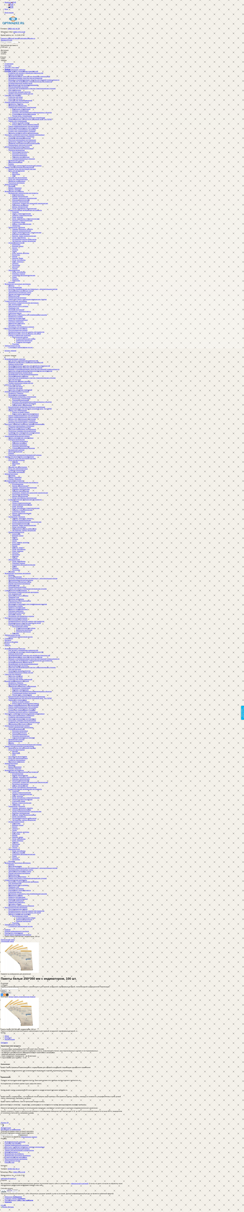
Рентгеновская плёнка (20, 337)
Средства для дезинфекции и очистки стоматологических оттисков (32, 88)
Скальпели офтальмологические (23, 275)
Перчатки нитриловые (20, 152)
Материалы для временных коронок (21, 327)
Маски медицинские (15, 162)
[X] (7, 995)
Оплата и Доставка (12, 67)
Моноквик (11, 186)
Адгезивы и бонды (14, 325)
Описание (4, 1042)
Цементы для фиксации (16, 318)
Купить (4, 990)
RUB (10, 2)
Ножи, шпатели (17, 217)
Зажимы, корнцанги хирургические (24, 198)
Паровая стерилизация (20, 111)
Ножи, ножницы (17, 262)
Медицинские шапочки (16, 160)
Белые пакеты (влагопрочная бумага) (25, 124)
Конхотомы (16, 255)
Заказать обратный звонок (10, 38)
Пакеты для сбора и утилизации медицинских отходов (27, 299)
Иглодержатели (17, 195)
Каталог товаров (10, 350)
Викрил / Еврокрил (15, 188)
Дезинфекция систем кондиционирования (23, 85)
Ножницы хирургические (21, 200)
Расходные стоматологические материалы (23, 303)
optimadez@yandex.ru (27, 38)
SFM (13, 176)
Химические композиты (16, 323)
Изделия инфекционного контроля (17, 102)
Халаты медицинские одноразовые (20, 148)
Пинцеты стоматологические (22, 220)
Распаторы (16, 265)
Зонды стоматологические (21, 214)
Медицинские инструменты (14, 191)
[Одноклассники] (4, 995)
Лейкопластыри (14, 296)
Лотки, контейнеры (19, 260)
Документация (10, 1039)
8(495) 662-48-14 (14, 29)
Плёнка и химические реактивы (19, 335)
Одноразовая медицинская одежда (17, 147)
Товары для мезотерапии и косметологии (19, 167)
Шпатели (15, 267)
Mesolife (15, 172)
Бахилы (11, 164)
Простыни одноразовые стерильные (21, 136)
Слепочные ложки (18, 222)
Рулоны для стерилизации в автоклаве (22, 129)
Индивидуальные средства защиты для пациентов (26, 332)
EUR (11, 7)
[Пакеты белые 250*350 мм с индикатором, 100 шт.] (20, 972)
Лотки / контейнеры (19, 238)
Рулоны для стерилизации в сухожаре (21, 131)
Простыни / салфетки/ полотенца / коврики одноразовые (25, 135)
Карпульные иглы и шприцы (18, 306)
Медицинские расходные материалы (18, 284)
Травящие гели (13, 308)
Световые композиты (16, 322)
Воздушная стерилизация (21, 109)
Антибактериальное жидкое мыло (20, 83)
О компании (9, 64)
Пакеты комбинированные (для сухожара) (23, 128)
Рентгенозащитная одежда (17, 330)
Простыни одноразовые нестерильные (22, 140)
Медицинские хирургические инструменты (23, 193)
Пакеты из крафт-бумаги (20, 123)
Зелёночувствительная (24, 340)
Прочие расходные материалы (19, 294)
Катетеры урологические (21, 234)
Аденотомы (16, 244)
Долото (14, 248)
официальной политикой (79, 1183)
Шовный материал (11, 184)
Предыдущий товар (8, 940)
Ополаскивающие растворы (18, 87)
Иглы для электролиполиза (18, 179)
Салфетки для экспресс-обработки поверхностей (25, 73)
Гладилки (15, 212)
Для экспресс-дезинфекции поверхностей (23, 71)
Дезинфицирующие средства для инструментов (25, 78)
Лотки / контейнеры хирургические (24, 208)
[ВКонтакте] (2, 995)
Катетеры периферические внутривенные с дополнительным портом (32, 289)
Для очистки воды (14, 90)
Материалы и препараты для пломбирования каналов (27, 315)
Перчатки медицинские (16, 150)
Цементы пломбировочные (18, 320)
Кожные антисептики (15, 75)
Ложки (14, 277)
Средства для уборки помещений (20, 100)
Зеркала (15, 250)
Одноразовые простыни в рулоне (20, 145)
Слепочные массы (15, 313)
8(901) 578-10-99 (19, 32)
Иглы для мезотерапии (16, 171)
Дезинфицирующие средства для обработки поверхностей (29, 76)
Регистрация (9, 12)
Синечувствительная (23, 342)
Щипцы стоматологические (21, 224)
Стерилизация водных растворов (24, 114)
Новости (8, 71)
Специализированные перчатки (23, 159)
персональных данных (29, 1137)
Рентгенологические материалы (16, 328)
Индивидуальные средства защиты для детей (24, 334)
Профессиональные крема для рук (20, 93)
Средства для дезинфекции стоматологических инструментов (30, 81)
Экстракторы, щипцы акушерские (24, 241)
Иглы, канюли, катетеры (20, 253)
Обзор (7, 1036)
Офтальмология (14, 270)
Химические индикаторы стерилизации (22, 107)
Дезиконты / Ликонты (15, 104)
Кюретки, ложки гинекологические (24, 236)
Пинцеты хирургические (20, 202)
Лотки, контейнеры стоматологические (26, 219)
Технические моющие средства (19, 92)
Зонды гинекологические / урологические (26, 232)
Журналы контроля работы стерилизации (23, 133)
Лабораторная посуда (12, 346)
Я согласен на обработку (20, 1137)
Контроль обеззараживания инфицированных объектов (32, 112)
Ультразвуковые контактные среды (20, 291)
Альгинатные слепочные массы (19, 311)
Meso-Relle (16, 174)
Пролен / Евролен (14, 190)
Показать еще (9, 1162)
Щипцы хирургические (20, 207)
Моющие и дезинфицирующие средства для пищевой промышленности (33, 80)
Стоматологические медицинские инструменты (25, 210)
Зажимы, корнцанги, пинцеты (22, 229)
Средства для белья (15, 97)
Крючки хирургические (20, 196)
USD (11, 6)
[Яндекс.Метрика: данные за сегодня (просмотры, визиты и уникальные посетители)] (7, 1207)
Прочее (15, 268)
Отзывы (8, 1038)
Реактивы (15, 344)
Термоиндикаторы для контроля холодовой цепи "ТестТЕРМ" (30, 119)
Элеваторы (16, 226)
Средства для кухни (15, 99)
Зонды (14, 251)
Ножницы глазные (18, 274)
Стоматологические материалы (16, 301)
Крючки (14, 256)
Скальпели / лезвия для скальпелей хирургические (30, 203)
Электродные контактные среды (19, 292)
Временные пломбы (15, 316)
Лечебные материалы (16, 310)
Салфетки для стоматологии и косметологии (24, 143)
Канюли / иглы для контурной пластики (22, 169)
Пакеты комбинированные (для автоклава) (23, 126)
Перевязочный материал (17, 298)
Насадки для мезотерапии (17, 178)
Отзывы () (5, 1123)
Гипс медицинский (14, 304)
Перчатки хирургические (21, 157)
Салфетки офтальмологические (19, 138)
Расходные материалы (16, 183)
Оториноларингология (16, 243)
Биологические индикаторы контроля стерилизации (26, 117)
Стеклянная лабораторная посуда (20, 347)
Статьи (7, 643)
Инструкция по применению (11, 1129)
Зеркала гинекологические (21, 231)
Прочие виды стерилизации (22, 116)
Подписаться (23, 1135)
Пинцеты (15, 263)
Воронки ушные (17, 246)
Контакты (8, 66)
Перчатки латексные (19, 154)
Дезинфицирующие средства (15, 69)
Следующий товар (7, 941)
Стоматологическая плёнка (25, 339)
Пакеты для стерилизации (17, 121)
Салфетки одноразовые (16, 181)
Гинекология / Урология (16, 227)
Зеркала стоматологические (22, 215)
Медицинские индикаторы (17, 105)
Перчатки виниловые (19, 155)
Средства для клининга (13, 95)
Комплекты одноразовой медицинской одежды (25, 166)
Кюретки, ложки (17, 258)
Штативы (11, 282)
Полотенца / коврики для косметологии (22, 141)
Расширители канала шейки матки (24, 239)
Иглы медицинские (15, 287)
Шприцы (11, 286)
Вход (6, 9)
